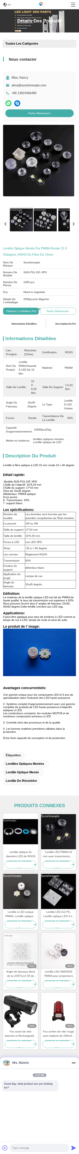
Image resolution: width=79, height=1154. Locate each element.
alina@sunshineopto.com (29, 85)
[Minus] (73, 1062)
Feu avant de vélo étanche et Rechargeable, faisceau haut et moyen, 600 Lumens (20, 1034)
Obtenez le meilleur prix (21, 311)
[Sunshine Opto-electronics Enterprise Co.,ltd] (41, 5)
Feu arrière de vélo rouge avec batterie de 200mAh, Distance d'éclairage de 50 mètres (58, 1034)
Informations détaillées (24, 324)
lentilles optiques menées (25, 763)
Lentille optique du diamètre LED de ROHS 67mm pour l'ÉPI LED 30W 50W (20, 854)
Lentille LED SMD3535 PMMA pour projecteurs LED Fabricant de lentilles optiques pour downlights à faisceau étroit (58, 974)
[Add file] (5, 1148)
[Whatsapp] (8, 103)
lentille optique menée (22, 772)
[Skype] (17, 103)
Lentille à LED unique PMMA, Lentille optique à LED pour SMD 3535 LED (20, 914)
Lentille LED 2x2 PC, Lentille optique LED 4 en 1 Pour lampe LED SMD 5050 (58, 914)
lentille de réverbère (21, 780)
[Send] (74, 1148)
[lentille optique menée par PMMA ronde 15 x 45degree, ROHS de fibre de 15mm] (38, 164)
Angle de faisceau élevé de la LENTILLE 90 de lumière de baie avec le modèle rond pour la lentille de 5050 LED (20, 974)
